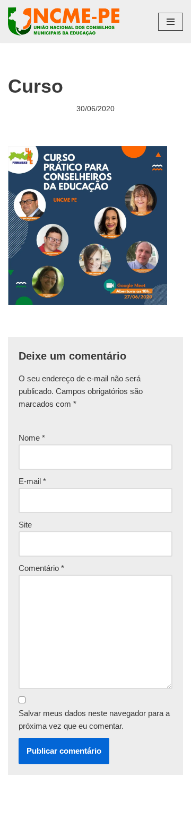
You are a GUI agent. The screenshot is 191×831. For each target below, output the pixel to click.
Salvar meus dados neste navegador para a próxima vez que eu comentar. (94, 719)
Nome (32, 437)
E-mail (32, 481)
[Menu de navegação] (170, 22)
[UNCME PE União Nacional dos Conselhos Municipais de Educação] (63, 21)
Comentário (41, 568)
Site (25, 524)
